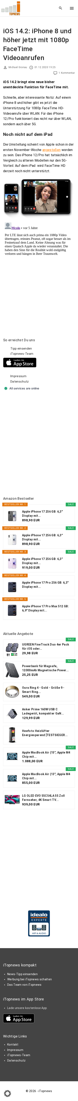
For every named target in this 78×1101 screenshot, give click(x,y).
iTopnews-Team (21, 353)
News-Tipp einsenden (22, 974)
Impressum (18, 376)
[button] (7, 1093)
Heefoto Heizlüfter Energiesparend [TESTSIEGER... (45, 733)
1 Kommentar (67, 72)
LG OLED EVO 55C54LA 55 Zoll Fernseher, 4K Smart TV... (43, 798)
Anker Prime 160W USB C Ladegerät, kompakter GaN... (43, 711)
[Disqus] (39, 273)
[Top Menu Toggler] (71, 8)
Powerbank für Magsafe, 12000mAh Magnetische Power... (45, 668)
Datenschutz (19, 381)
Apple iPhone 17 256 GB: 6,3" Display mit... (42, 513)
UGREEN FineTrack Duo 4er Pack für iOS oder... (45, 646)
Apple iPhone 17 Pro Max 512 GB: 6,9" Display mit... (45, 608)
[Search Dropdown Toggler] (61, 8)
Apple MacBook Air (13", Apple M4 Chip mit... (46, 776)
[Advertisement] (39, 444)
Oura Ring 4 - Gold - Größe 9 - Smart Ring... (43, 689)
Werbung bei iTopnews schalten (29, 979)
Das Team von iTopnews (24, 984)
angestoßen (51, 150)
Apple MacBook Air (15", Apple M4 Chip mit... (46, 754)
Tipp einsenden (21, 348)
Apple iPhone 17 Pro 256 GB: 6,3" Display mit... (45, 584)
